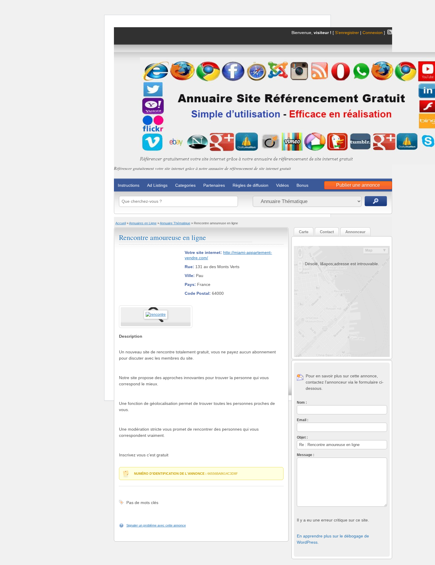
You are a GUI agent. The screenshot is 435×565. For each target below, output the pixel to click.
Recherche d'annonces (376, 201)
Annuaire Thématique (175, 223)
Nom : (302, 402)
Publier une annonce (358, 185)
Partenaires (214, 185)
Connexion (373, 32)
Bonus (302, 185)
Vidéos (282, 185)
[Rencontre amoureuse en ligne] (155, 315)
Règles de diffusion (250, 185)
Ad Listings (157, 185)
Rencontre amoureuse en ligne (162, 237)
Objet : (302, 437)
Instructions (128, 185)
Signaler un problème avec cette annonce (156, 525)
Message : (305, 455)
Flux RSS (389, 32)
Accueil (120, 223)
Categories (185, 185)
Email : (302, 420)
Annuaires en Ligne (143, 223)
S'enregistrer (347, 32)
